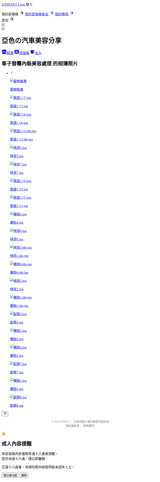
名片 (38, 53)
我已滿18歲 (10, 475)
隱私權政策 (72, 425)
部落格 (24, 53)
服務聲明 (88, 425)
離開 (24, 475)
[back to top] (5, 413)
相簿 (10, 53)
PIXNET (65, 421)
